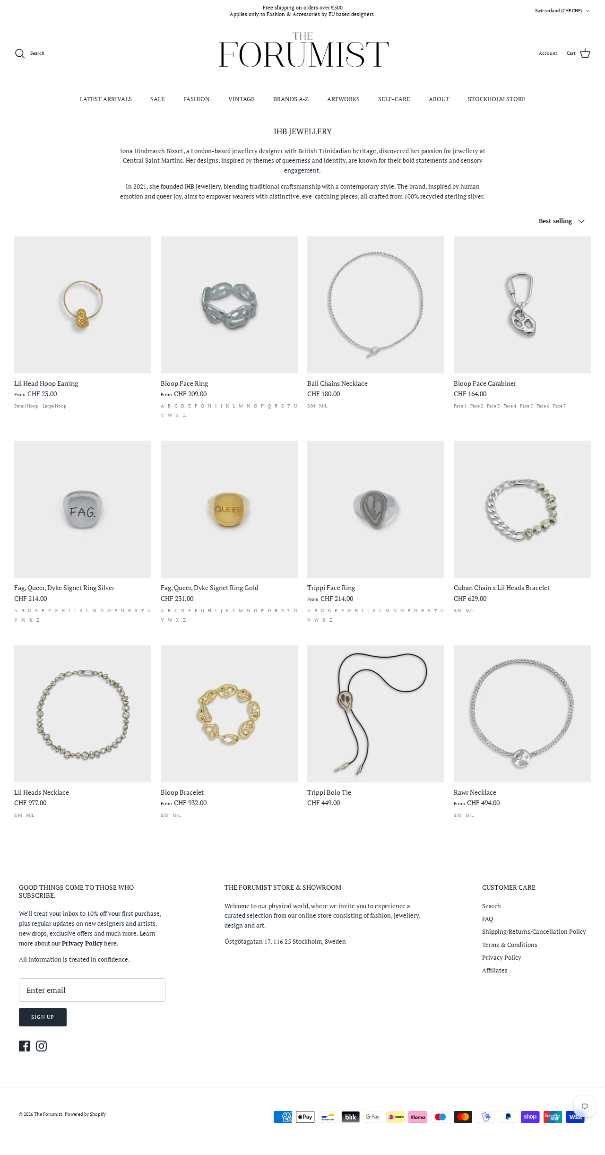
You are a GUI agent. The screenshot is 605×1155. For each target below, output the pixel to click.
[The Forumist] (302, 53)
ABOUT (439, 99)
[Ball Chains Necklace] (375, 304)
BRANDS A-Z (291, 99)
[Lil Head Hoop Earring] (82, 304)
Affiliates (495, 970)
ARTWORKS (343, 99)
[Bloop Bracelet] (229, 713)
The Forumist (48, 1114)
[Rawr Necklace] (522, 713)
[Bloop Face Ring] (229, 304)
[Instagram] (41, 1046)
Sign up (42, 1017)
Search (491, 906)
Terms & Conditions (509, 944)
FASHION (196, 99)
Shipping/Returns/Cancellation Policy (534, 931)
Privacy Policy (501, 957)
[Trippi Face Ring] (375, 509)
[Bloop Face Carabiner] (522, 304)
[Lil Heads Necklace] (82, 713)
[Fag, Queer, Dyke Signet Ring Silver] (82, 509)
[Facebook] (24, 1046)
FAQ (487, 918)
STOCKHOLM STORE (497, 99)
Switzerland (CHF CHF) (558, 11)
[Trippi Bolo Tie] (375, 713)
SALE (157, 99)
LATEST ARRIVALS (106, 99)
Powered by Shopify (85, 1114)
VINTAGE (241, 99)
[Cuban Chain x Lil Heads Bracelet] (522, 509)
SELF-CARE (394, 99)
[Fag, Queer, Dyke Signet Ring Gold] (229, 509)
